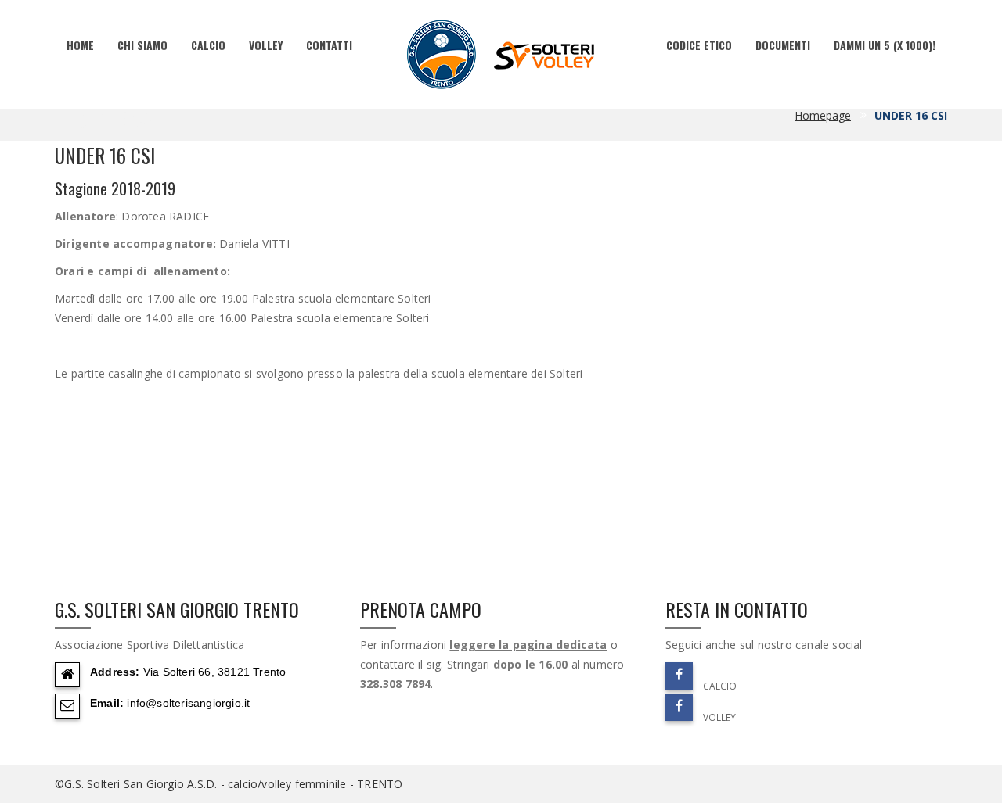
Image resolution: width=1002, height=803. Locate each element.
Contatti (329, 45)
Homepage (823, 115)
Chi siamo (142, 45)
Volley (266, 45)
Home (80, 45)
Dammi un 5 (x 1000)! (884, 45)
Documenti (782, 45)
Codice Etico (699, 45)
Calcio (208, 45)
